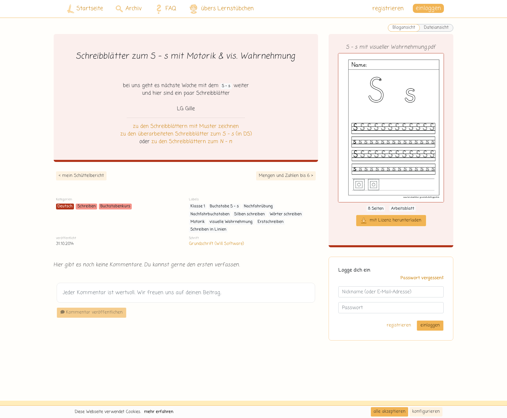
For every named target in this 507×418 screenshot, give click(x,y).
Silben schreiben (249, 214)
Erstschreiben (270, 222)
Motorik (197, 222)
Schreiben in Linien (208, 229)
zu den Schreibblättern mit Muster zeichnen (186, 126)
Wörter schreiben (286, 214)
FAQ (170, 9)
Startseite (90, 9)
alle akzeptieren (389, 411)
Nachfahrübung (258, 206)
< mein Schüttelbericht (81, 176)
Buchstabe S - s (224, 206)
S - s (226, 86)
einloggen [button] (428, 9)
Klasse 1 (197, 206)
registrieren (388, 9)
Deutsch (65, 206)
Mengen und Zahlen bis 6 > (286, 176)
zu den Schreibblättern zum (191, 141)
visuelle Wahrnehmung (231, 222)
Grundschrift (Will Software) (216, 244)
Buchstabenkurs (115, 206)
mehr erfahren (158, 412)
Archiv (134, 9)
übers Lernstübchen (227, 9)
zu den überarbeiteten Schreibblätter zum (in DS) (186, 134)
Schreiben (86, 206)
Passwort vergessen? (422, 278)
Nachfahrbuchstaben (209, 214)
